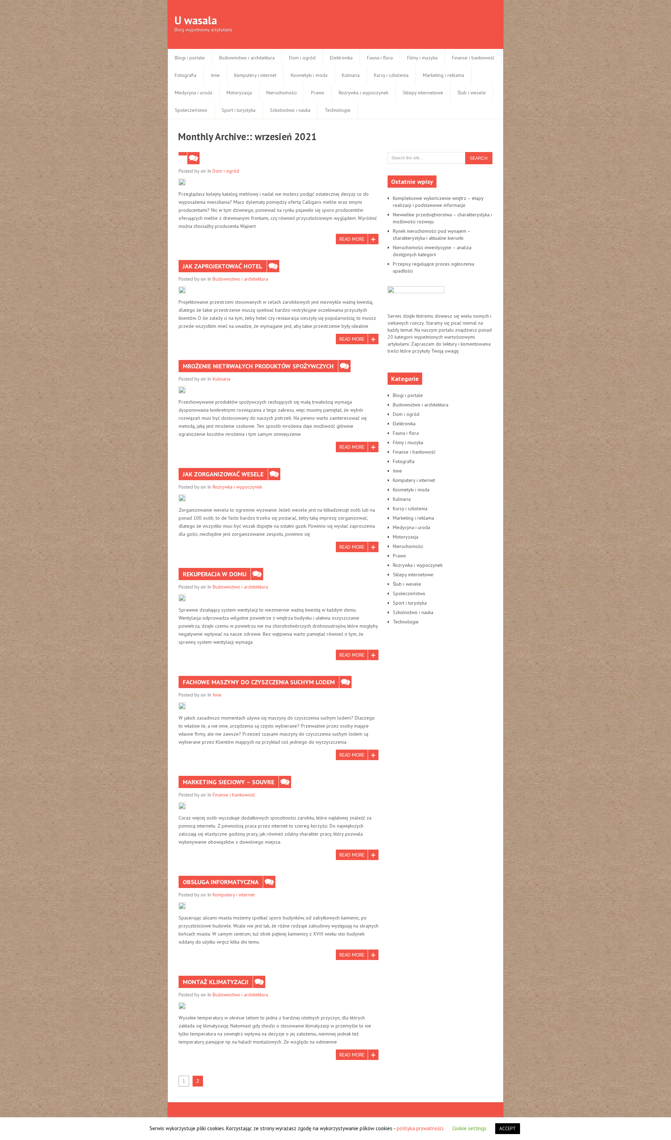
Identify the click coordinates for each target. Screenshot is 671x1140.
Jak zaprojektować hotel (222, 266)
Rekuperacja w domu (214, 574)
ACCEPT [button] (507, 1129)
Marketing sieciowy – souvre (228, 782)
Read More (352, 239)
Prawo (317, 92)
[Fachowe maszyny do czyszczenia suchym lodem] (182, 705)
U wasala (195, 20)
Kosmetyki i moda (309, 75)
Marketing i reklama (443, 75)
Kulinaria (351, 75)
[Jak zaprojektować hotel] (182, 290)
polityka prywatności (420, 1128)
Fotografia (185, 75)
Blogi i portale (190, 58)
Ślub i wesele (471, 92)
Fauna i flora (380, 58)
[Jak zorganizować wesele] (182, 498)
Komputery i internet (255, 75)
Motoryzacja (239, 92)
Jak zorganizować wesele (223, 474)
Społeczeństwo (191, 110)
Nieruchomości (281, 92)
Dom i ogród (302, 58)
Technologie (338, 110)
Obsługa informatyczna (221, 882)
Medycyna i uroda (193, 92)
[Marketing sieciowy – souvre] (182, 805)
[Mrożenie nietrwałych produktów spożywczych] (182, 390)
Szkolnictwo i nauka (290, 110)
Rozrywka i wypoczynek (363, 92)
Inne (215, 75)
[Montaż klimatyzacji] (182, 1005)
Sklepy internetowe (423, 92)
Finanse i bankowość (473, 58)
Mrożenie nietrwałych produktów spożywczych (258, 366)
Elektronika (341, 58)
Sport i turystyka (238, 110)
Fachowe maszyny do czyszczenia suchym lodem (259, 682)
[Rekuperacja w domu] (182, 597)
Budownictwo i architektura (247, 58)
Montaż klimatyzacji (215, 982)
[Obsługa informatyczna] (182, 905)
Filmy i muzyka (422, 58)
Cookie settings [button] (469, 1128)
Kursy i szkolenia (391, 75)
